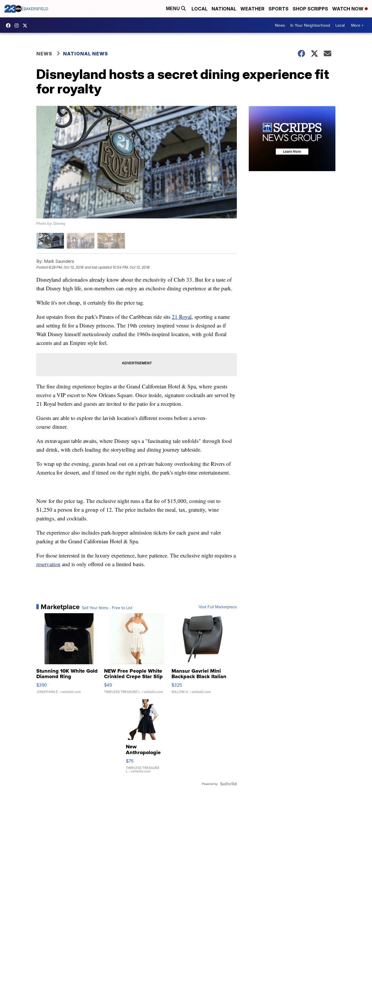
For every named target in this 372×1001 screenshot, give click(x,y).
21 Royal (182, 316)
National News (85, 54)
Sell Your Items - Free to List (107, 608)
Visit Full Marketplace (218, 607)
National (224, 9)
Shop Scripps (310, 9)
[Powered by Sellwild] (228, 784)
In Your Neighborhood (310, 25)
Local (200, 9)
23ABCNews (18, 25)
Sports (279, 9)
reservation (48, 564)
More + (357, 25)
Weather (252, 9)
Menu (173, 8)
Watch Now (348, 9)
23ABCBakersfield (9, 25)
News (280, 25)
